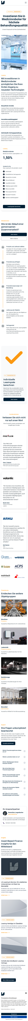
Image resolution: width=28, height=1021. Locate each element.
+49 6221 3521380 (10, 823)
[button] (25, 2)
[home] (3, 2)
